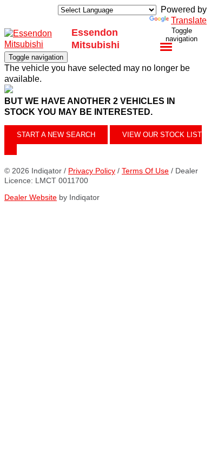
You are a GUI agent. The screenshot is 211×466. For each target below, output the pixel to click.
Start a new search (56, 135)
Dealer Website (30, 197)
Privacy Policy (91, 170)
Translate (189, 20)
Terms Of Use (145, 170)
